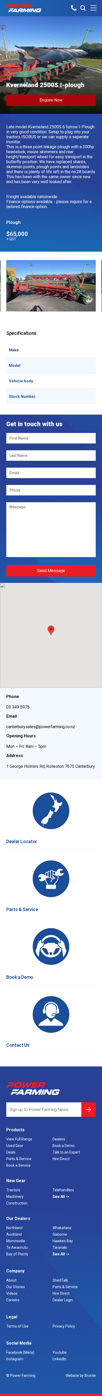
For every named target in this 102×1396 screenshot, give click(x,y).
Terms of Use (17, 1326)
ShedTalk (60, 1280)
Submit (88, 1109)
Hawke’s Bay (63, 1241)
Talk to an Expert (66, 1152)
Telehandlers (63, 1190)
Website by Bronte (81, 1375)
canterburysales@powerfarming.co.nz (40, 726)
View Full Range (19, 1139)
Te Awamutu (17, 1247)
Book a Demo (19, 977)
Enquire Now (51, 100)
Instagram (14, 1359)
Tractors (13, 1190)
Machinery (15, 1196)
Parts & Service (22, 909)
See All (59, 1196)
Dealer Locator (21, 841)
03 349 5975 (18, 707)
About (11, 1280)
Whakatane (62, 1228)
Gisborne (60, 1234)
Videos (12, 1293)
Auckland (14, 1234)
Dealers (59, 1139)
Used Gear (14, 1146)
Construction (16, 1203)
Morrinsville (15, 1241)
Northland (14, 1228)
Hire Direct (61, 1159)
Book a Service (18, 1165)
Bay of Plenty (17, 1254)
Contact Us (17, 1045)
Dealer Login (63, 1300)
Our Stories (15, 1287)
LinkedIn (59, 1359)
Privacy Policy (64, 1326)
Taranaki (60, 1247)
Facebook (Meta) (20, 1352)
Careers (12, 1300)
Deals (10, 1152)
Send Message (51, 570)
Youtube (60, 1352)
